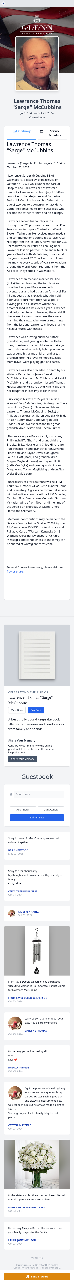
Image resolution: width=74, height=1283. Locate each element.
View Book (17, 710)
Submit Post (37, 817)
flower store (15, 571)
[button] (37, 951)
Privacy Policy (27, 1267)
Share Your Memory (22, 758)
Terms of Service (46, 1267)
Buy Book (36, 710)
